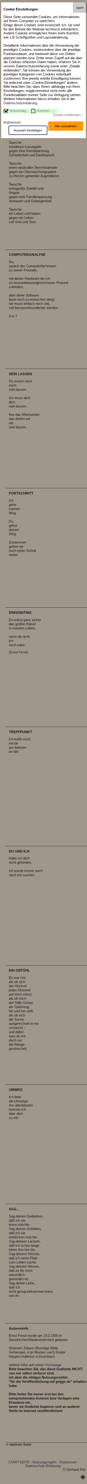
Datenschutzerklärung (20, 103)
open (80, 8)
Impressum (12, 122)
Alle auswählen (66, 126)
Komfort (43, 111)
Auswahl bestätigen (28, 130)
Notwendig (18, 111)
